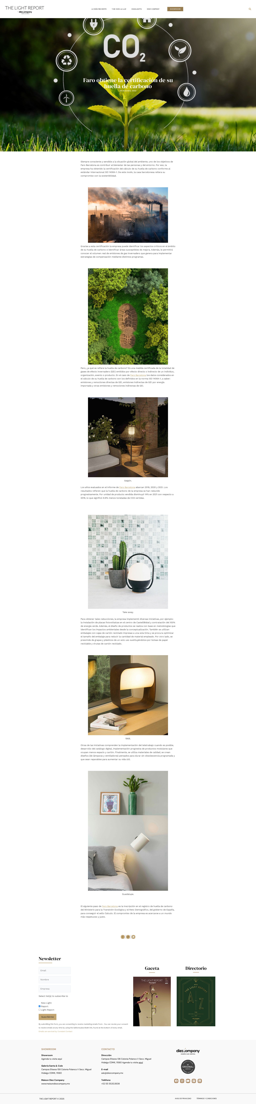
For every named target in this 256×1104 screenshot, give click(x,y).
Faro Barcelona (138, 375)
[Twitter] (128, 937)
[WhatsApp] (133, 937)
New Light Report (46, 1005)
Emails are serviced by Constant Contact (55, 1031)
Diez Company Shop (143, 922)
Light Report (47, 1010)
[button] (175, 9)
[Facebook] (123, 937)
